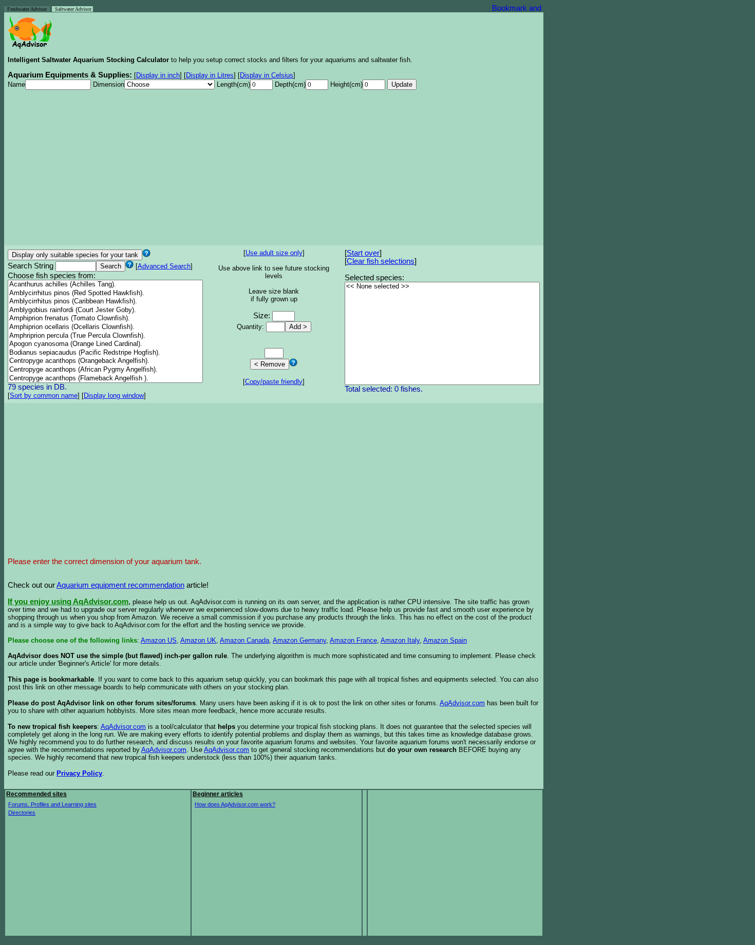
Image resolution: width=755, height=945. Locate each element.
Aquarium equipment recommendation (120, 585)
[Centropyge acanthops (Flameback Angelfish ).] (105, 378)
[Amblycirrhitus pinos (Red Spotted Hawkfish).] (105, 293)
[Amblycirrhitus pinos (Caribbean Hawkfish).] (105, 301)
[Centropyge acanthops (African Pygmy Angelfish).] (105, 369)
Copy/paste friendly (274, 381)
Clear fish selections (380, 261)
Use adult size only (274, 253)
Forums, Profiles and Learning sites (52, 804)
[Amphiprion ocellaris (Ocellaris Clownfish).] (105, 327)
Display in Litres (210, 75)
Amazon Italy (400, 640)
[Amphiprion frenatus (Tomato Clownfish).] (105, 318)
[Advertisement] (274, 170)
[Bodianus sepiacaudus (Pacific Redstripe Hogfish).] (105, 353)
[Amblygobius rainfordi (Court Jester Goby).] (105, 310)
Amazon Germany (299, 640)
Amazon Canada (244, 640)
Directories (21, 812)
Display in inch (158, 75)
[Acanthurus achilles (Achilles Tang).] (105, 284)
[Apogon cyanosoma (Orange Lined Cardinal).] (105, 344)
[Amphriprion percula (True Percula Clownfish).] (105, 336)
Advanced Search (164, 266)
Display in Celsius (266, 75)
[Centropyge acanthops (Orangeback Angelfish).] (105, 361)
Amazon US (159, 640)
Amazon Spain (445, 640)
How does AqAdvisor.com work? (235, 804)
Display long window (114, 395)
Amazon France (353, 640)
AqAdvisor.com (462, 703)
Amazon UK (198, 640)
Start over (363, 253)
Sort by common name (44, 395)
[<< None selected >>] (442, 286)
